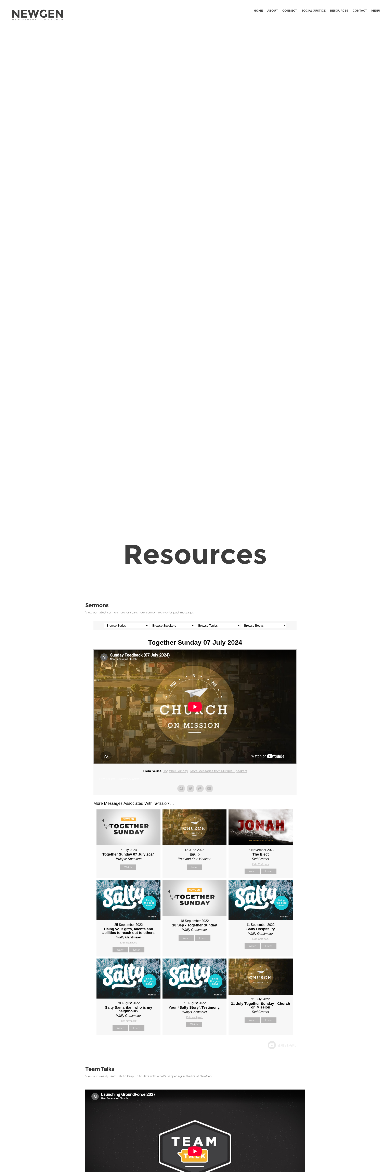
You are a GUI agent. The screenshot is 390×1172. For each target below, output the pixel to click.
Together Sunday (175, 771)
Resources (339, 10)
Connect (289, 10)
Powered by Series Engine (281, 1045)
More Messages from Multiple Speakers (218, 771)
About (272, 10)
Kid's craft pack (128, 942)
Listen (194, 867)
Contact (360, 10)
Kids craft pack (128, 1021)
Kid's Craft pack (260, 864)
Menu (375, 10)
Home (258, 10)
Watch (128, 867)
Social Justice (313, 10)
